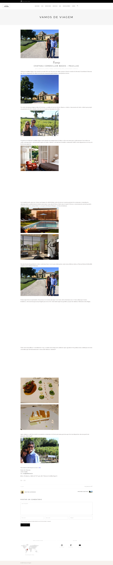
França (56, 62)
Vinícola (75, 68)
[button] (77, 6)
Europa (47, 68)
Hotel (63, 68)
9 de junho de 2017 (88, 486)
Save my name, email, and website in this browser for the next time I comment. (36, 521)
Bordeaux (41, 68)
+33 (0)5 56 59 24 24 (28, 473)
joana (22, 486)
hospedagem (57, 68)
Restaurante (68, 68)
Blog (36, 68)
